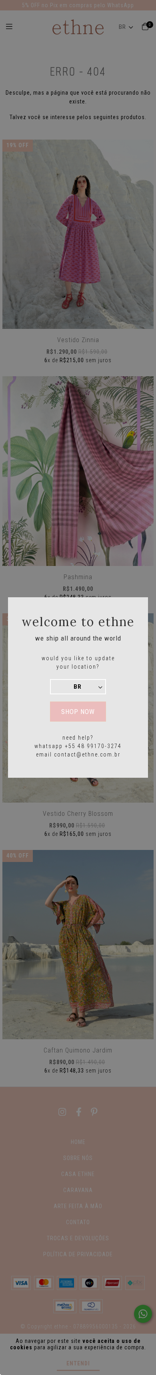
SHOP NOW (78, 712)
